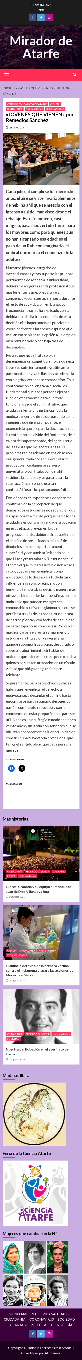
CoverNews (29, 1353)
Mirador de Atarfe (41, 47)
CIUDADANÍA (14, 108)
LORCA (11, 876)
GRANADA (59, 871)
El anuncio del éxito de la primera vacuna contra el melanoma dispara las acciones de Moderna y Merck (39, 970)
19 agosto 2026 (17, 1059)
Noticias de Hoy (34, 108)
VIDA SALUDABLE (17, 955)
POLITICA (38, 1325)
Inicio (41, 9)
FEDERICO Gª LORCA (37, 871)
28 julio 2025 (16, 127)
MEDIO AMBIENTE (23, 1314)
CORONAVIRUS (41, 1319)
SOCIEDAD (13, 1038)
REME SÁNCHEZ (55, 108)
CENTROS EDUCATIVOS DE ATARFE (27, 104)
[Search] (74, 74)
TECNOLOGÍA (61, 1325)
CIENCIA (55, 104)
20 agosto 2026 (17, 896)
